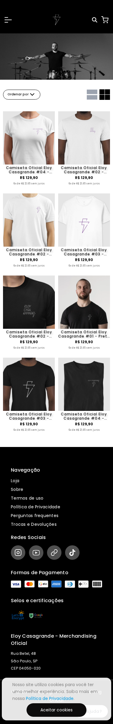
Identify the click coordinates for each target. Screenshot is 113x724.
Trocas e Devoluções (34, 524)
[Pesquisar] (95, 20)
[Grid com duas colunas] (104, 94)
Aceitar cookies (56, 710)
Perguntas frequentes (34, 516)
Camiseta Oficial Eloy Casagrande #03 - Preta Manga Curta (29, 416)
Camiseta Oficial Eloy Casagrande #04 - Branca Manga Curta (29, 170)
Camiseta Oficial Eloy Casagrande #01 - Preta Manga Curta (84, 334)
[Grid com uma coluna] (92, 94)
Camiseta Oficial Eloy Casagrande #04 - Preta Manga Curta (84, 416)
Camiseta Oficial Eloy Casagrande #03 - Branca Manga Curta (84, 252)
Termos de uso (27, 498)
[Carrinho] (104, 19)
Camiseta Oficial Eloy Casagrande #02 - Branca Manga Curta (84, 170)
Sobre (17, 489)
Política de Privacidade (35, 507)
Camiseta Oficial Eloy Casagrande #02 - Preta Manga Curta (29, 334)
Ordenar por (18, 94)
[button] (8, 19)
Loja (15, 481)
